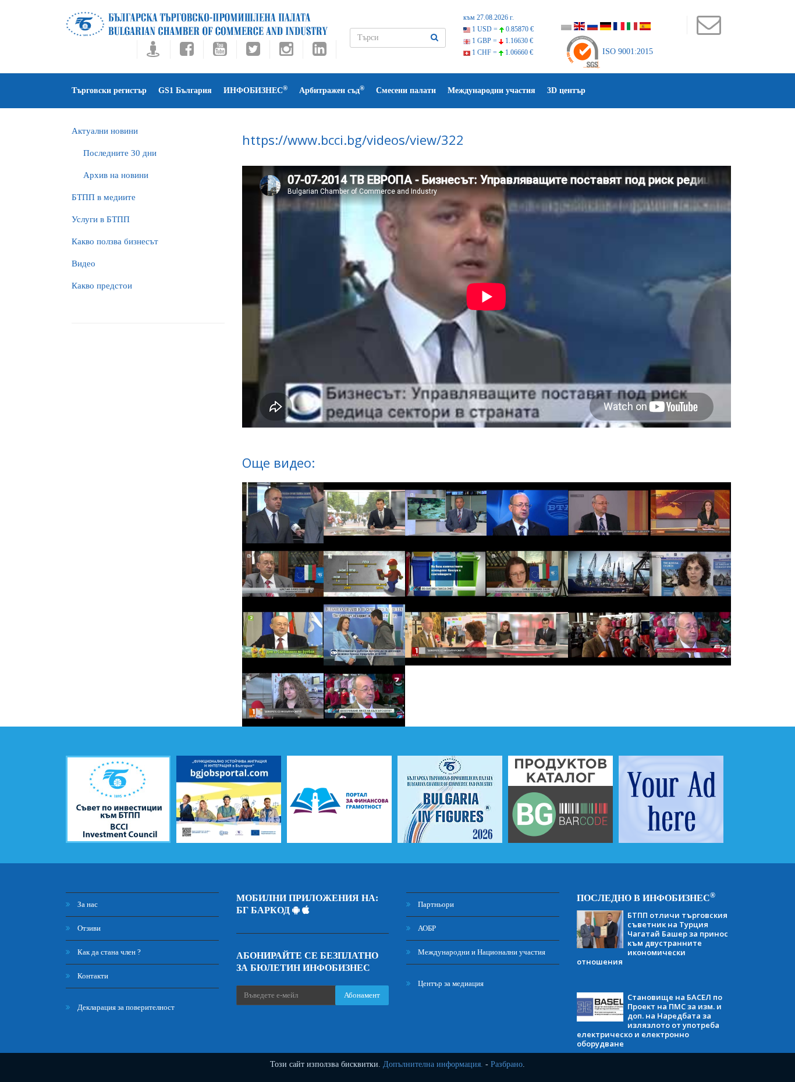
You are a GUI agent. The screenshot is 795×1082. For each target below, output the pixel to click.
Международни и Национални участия (480, 952)
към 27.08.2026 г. (488, 17)
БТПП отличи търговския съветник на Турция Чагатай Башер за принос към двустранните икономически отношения (652, 938)
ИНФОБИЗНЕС (255, 90)
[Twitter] (252, 52)
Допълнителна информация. (433, 1064)
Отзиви (88, 928)
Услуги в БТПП (101, 219)
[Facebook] (186, 52)
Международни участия (491, 90)
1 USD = (502, 29)
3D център (566, 90)
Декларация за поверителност (125, 1007)
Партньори (435, 904)
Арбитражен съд (331, 90)
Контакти (92, 975)
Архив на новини (115, 175)
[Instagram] (286, 52)
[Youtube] (219, 52)
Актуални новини (105, 131)
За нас (87, 904)
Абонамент (362, 995)
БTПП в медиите (104, 197)
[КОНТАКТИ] (708, 30)
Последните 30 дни (120, 153)
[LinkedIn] (319, 52)
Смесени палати (406, 90)
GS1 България (185, 90)
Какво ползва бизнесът (115, 241)
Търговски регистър (109, 90)
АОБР (426, 928)
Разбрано (507, 1064)
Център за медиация (450, 983)
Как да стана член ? (108, 952)
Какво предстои (102, 285)
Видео (83, 263)
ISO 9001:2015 (626, 51)
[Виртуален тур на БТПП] (153, 52)
